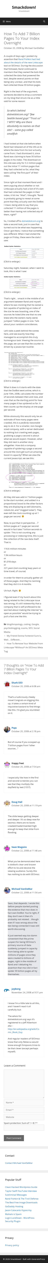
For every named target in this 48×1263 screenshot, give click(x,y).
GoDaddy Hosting (14, 1206)
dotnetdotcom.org (31, 221)
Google (35, 624)
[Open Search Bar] (44, 21)
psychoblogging (12, 628)
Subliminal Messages (16, 1194)
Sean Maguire (19, 847)
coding (27, 624)
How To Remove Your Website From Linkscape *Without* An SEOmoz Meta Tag (23, 647)
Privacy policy (12, 1245)
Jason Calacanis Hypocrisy (18, 1210)
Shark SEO (17, 682)
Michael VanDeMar (22, 888)
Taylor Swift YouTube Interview (21, 1190)
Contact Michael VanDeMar (19, 1163)
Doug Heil (17, 802)
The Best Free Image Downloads (21, 1202)
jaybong (16, 988)
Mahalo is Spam (13, 1214)
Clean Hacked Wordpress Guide (21, 1187)
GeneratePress (38, 1259)
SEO (31, 628)
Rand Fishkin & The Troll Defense (21, 1198)
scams (24, 628)
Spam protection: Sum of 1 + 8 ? (20, 1123)
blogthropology (15, 624)
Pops (14, 727)
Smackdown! (24, 7)
